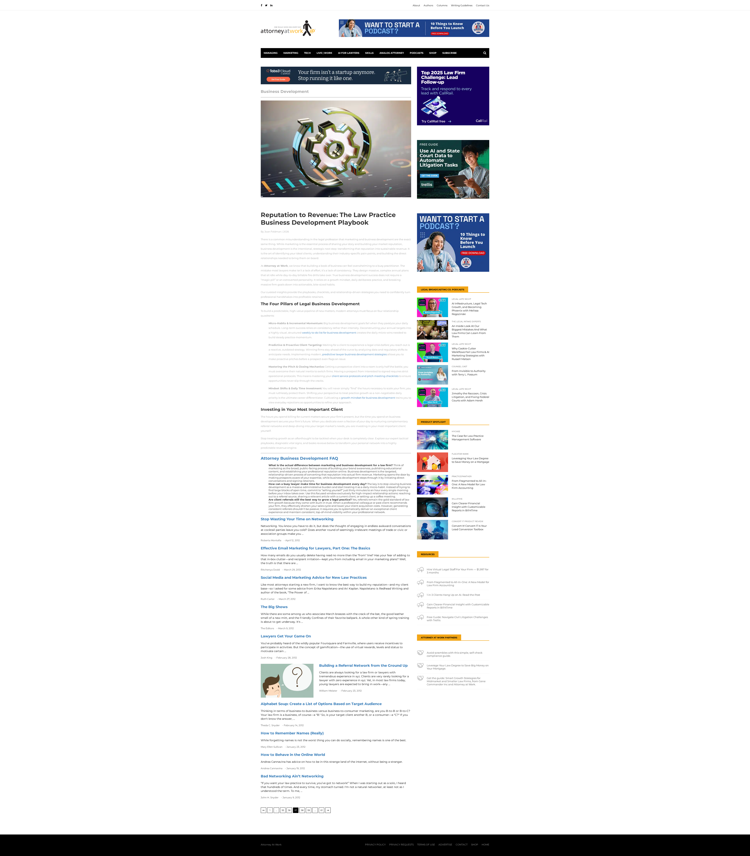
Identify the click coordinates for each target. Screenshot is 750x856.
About (416, 5)
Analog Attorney (391, 52)
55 (283, 810)
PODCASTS (416, 52)
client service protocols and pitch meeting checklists (365, 376)
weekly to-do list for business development (329, 332)
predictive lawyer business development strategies (354, 354)
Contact (462, 844)
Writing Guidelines (461, 5)
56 (289, 810)
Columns (442, 5)
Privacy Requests (401, 844)
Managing (271, 52)
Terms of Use (426, 844)
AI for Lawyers (348, 52)
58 (302, 810)
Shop (433, 52)
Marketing (290, 52)
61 (322, 810)
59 (308, 810)
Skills (369, 52)
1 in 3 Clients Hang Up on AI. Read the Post (453, 594)
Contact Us (482, 5)
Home (485, 844)
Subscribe (449, 52)
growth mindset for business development (368, 397)
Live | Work (324, 52)
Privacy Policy (375, 844)
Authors (428, 5)
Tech (307, 52)
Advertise (445, 844)
